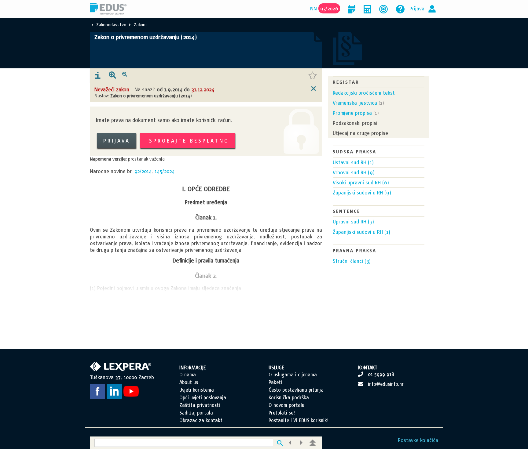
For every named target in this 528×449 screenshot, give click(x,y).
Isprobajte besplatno (187, 140)
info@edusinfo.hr (386, 384)
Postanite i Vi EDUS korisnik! (298, 420)
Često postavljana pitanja (296, 390)
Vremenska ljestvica (355, 103)
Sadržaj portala (196, 413)
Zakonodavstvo (111, 24)
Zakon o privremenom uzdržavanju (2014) (145, 37)
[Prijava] (432, 8)
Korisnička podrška (289, 397)
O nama (187, 374)
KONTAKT (367, 367)
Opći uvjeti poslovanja (202, 397)
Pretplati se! (282, 413)
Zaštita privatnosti (199, 405)
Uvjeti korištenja (196, 390)
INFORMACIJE (192, 367)
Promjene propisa (352, 113)
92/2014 (143, 171)
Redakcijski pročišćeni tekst (364, 92)
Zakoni (140, 24)
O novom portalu (286, 405)
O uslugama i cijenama (293, 374)
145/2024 (164, 171)
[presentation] (98, 75)
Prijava (416, 8)
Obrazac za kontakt (200, 420)
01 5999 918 (381, 374)
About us (188, 382)
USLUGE (276, 367)
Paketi (275, 382)
